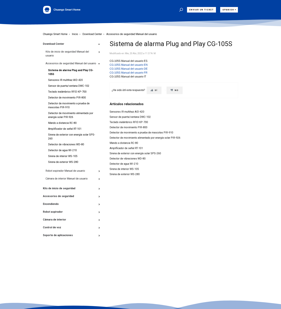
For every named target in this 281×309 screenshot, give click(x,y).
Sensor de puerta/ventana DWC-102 (68, 85)
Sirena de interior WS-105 (62, 156)
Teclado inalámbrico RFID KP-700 (67, 91)
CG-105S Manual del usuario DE (129, 68)
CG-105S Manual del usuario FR (128, 72)
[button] (180, 10)
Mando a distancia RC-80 (62, 122)
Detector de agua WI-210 (62, 150)
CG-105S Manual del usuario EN (129, 64)
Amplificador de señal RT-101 (64, 128)
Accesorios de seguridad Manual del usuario (131, 34)
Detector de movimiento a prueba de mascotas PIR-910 (69, 105)
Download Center (92, 34)
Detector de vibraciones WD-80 (66, 144)
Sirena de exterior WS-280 (63, 162)
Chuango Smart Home (55, 34)
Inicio (75, 34)
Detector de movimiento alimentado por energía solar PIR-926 (70, 115)
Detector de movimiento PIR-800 (67, 97)
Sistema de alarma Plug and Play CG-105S (70, 72)
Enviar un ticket (201, 10)
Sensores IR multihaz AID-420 (65, 80)
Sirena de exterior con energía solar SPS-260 (71, 136)
